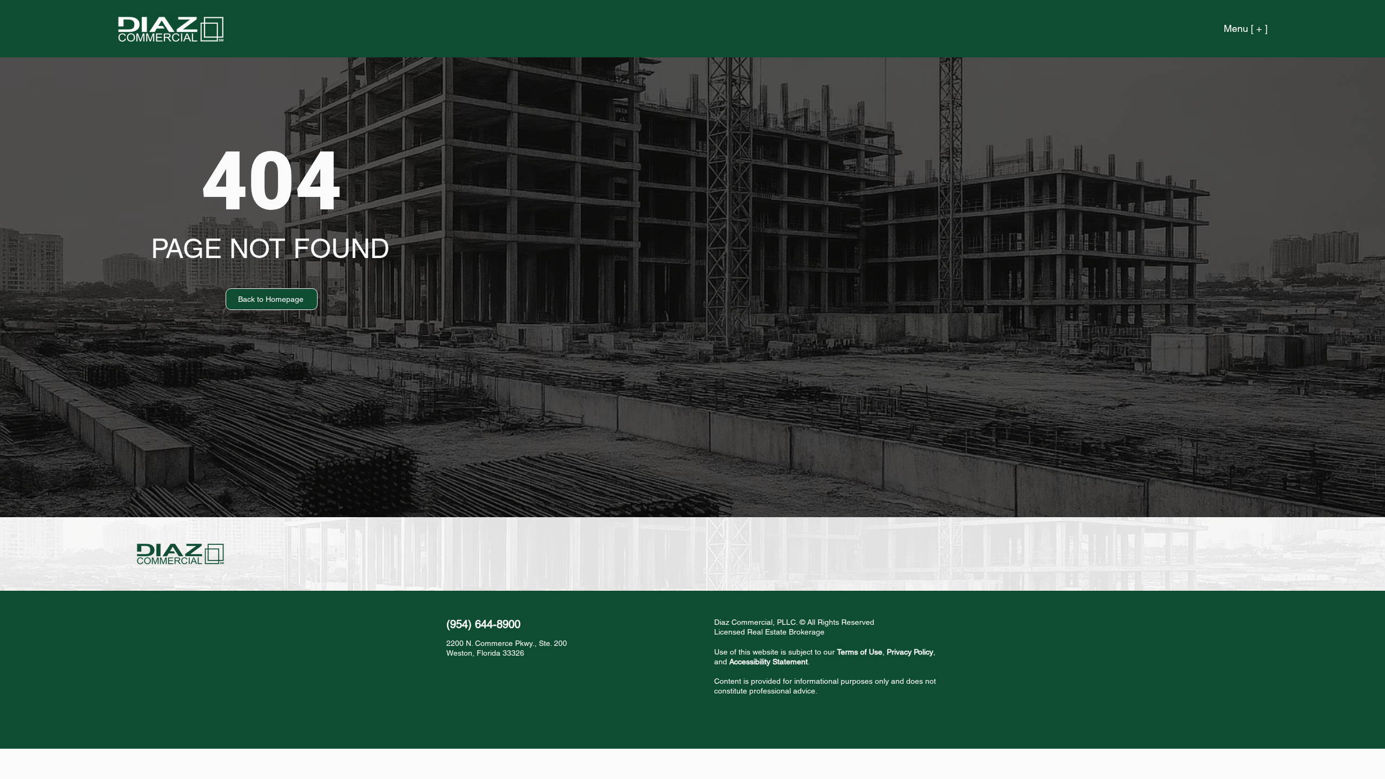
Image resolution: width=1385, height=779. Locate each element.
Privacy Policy (910, 652)
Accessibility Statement (768, 661)
